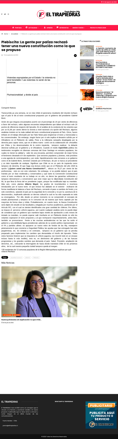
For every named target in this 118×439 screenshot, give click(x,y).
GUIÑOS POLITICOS (103, 108)
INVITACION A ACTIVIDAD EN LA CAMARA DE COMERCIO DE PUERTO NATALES (105, 64)
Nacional (17, 315)
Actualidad (14, 34)
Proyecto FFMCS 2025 (98, 28)
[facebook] (1, 14)
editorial (27, 257)
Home (6, 34)
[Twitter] (5, 14)
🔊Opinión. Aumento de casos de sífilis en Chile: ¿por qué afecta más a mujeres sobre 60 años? (106, 50)
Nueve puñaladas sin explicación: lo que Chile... (21, 320)
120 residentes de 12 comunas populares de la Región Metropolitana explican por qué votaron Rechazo (36, 251)
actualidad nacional (16, 257)
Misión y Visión (78, 28)
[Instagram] (8, 14)
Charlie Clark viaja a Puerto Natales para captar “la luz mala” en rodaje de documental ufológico (106, 79)
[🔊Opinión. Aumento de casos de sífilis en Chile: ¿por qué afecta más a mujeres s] (87, 50)
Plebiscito (36, 257)
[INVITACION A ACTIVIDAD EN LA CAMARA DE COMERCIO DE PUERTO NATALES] (87, 65)
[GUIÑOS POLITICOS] (87, 108)
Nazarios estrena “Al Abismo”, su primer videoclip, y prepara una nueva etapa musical (106, 94)
